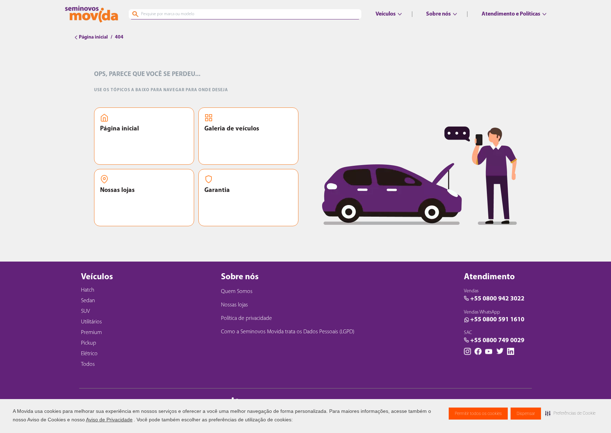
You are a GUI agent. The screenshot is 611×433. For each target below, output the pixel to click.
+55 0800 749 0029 (497, 341)
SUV (85, 311)
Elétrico (89, 354)
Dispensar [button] (526, 413)
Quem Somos (236, 291)
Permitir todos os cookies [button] (478, 413)
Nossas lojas (117, 190)
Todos (88, 364)
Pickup (88, 343)
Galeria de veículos (231, 129)
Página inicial (119, 129)
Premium (91, 332)
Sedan (88, 301)
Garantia (217, 190)
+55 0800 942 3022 (497, 299)
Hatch (87, 290)
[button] (570, 413)
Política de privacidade (246, 318)
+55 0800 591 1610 (497, 320)
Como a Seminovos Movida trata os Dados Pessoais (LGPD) (287, 332)
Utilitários (91, 322)
